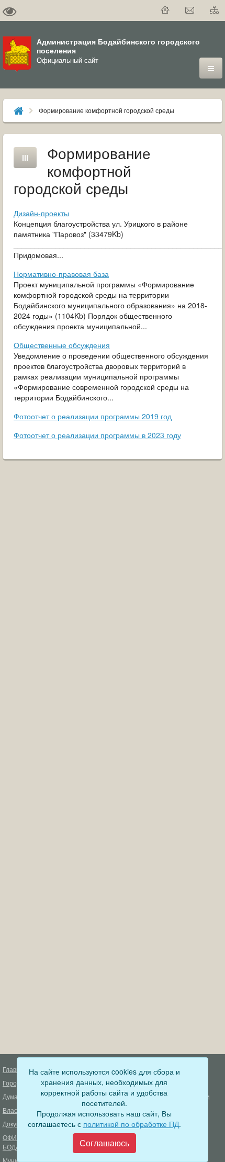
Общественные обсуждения (62, 345)
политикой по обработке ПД (131, 1124)
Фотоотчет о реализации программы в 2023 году (97, 435)
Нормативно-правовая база (61, 274)
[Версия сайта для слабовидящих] (9, 10)
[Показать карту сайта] (214, 10)
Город (11, 1082)
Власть (13, 1109)
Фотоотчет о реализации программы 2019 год (93, 416)
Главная (15, 1069)
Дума (10, 1096)
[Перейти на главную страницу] (165, 10)
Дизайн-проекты (41, 213)
